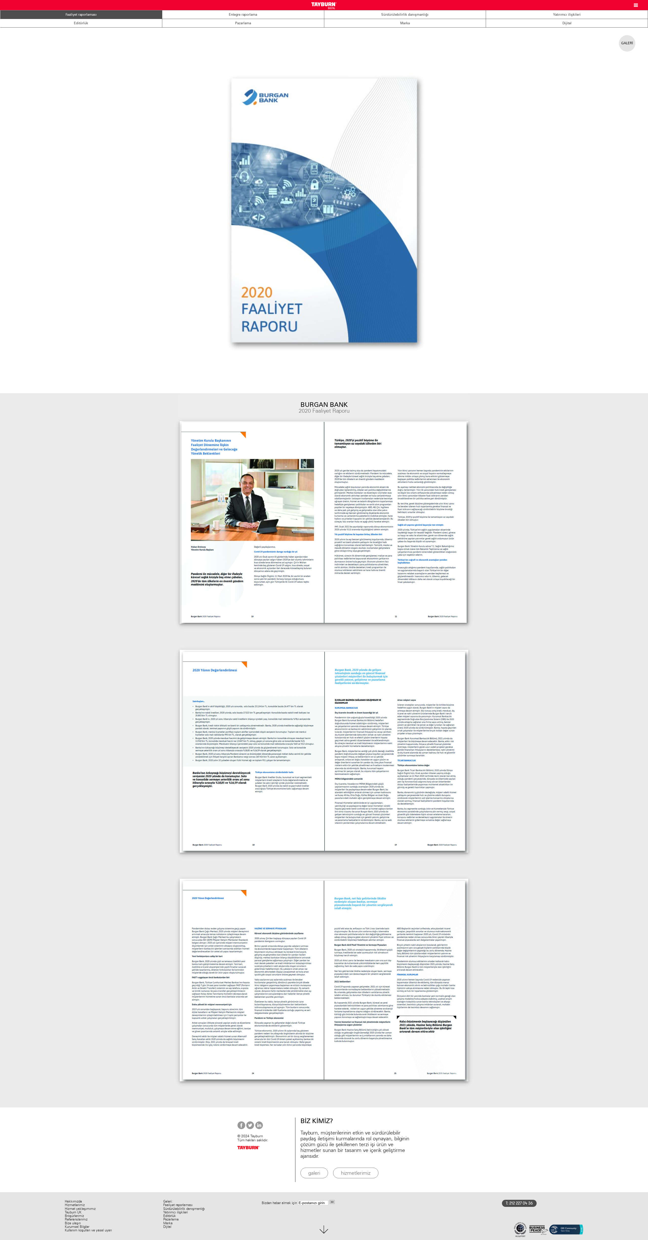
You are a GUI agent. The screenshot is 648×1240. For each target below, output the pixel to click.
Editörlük (81, 23)
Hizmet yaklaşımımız (80, 1209)
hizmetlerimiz (356, 1173)
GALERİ (627, 43)
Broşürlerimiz (74, 1216)
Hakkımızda (73, 1201)
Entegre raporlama (243, 14)
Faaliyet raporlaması (81, 14)
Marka (405, 23)
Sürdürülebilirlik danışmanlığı (405, 14)
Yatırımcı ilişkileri (567, 14)
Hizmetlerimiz (75, 1205)
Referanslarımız (76, 1219)
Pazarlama (243, 23)
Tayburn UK (73, 1212)
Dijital (567, 23)
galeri (314, 1173)
